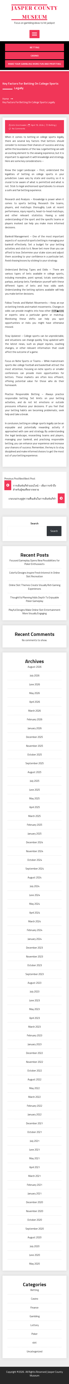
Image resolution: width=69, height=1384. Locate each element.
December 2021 (34, 1123)
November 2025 (34, 746)
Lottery (34, 1325)
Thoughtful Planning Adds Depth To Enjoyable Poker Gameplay (34, 599)
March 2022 (34, 1097)
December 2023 (34, 948)
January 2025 (35, 834)
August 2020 (34, 1237)
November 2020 (34, 1211)
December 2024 (34, 842)
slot (34, 1342)
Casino (35, 55)
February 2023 (34, 1035)
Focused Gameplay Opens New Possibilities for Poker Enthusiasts (35, 562)
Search (34, 523)
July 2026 (34, 675)
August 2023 (34, 983)
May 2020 (34, 1264)
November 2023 (34, 956)
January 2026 (35, 728)
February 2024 (34, 930)
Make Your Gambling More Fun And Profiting (34, 63)
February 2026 (34, 719)
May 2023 (34, 1009)
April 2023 (34, 1018)
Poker (34, 1334)
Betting (34, 47)
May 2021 (34, 1158)
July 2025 (34, 781)
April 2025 (34, 807)
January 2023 (35, 1044)
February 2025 (34, 825)
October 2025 (34, 754)
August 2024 (34, 877)
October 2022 (34, 1070)
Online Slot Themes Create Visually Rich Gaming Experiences (34, 587)
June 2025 (34, 790)
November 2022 (34, 1062)
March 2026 (34, 711)
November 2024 (34, 851)
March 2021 (34, 1176)
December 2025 (34, 737)
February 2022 (34, 1106)
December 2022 (34, 1053)
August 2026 (34, 667)
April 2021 (34, 1167)
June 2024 (34, 895)
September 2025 (34, 763)
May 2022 (34, 1088)
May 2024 (34, 904)
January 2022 (35, 1114)
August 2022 (34, 1079)
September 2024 (34, 869)
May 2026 (34, 693)
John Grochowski (18, 125)
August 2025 (34, 772)
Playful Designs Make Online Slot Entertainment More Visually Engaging (34, 611)
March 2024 (34, 921)
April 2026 (34, 702)
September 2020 (34, 1229)
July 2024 (34, 886)
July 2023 (34, 991)
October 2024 (34, 860)
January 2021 (35, 1193)
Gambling (35, 1316)
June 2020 (34, 1255)
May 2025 (34, 798)
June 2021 (34, 1150)
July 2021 (34, 1141)
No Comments (18, 128)
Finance (34, 1307)
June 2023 (34, 1000)
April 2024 (34, 913)
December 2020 (34, 1202)
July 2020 (34, 1246)
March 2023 (34, 1027)
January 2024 (35, 939)
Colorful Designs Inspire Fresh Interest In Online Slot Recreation (34, 574)
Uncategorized (34, 1351)
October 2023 (34, 965)
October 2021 (34, 1132)
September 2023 (34, 974)
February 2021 (34, 1185)
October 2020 (34, 1220)
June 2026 (34, 684)
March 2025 (34, 816)
